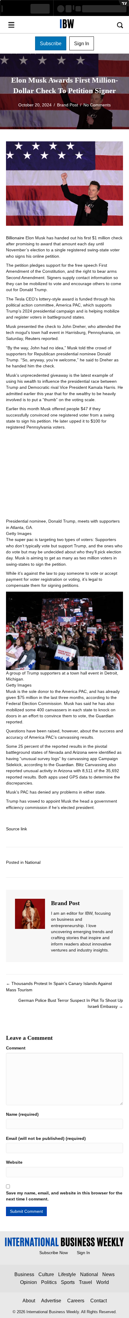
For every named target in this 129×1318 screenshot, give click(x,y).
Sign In (83, 1252)
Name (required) (22, 1114)
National (32, 862)
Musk (72, 347)
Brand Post (67, 104)
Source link (16, 828)
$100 (95, 421)
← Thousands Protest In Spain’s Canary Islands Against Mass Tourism (59, 986)
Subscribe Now (53, 1252)
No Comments (97, 104)
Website (14, 1162)
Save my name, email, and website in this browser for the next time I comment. (64, 1196)
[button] (50, 43)
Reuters (32, 338)
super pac (24, 539)
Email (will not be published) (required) (46, 1138)
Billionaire (15, 237)
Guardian (104, 715)
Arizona (80, 752)
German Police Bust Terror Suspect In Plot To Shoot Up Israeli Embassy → (70, 1003)
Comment (16, 1048)
